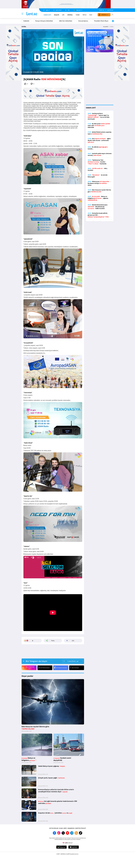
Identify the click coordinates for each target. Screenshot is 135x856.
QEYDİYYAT (110, 10)
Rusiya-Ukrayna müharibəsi (44, 21)
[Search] (112, 14)
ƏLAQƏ (61, 828)
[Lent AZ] (32, 14)
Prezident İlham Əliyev (101, 21)
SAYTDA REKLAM (53, 828)
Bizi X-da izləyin (75, 667)
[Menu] (22, 14)
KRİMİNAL (70, 15)
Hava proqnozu (83, 21)
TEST (90, 15)
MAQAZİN (56, 15)
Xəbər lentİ (47, 15)
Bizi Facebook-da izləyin (61, 667)
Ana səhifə (105, 26)
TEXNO (78, 15)
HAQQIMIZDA (71, 828)
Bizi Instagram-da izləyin (30, 667)
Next (113, 21)
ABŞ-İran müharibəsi (65, 21)
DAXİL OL (101, 10)
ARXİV (65, 828)
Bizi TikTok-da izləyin (45, 667)
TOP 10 (84, 15)
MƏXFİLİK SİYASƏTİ (80, 828)
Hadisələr (26, 21)
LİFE (63, 15)
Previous (22, 21)
